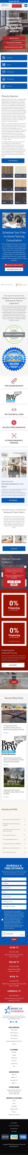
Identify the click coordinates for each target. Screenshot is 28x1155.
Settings (14, 584)
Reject (17, 581)
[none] (24, 820)
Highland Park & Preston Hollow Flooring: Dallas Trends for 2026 (14, 792)
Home (3, 8)
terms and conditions (12, 576)
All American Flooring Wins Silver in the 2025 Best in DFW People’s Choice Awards (14, 760)
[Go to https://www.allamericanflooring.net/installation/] (14, 411)
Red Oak (5, 189)
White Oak (18, 175)
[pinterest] (16, 1022)
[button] (17, 6)
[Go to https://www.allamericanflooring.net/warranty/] (14, 438)
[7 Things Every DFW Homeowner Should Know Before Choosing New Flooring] (14, 713)
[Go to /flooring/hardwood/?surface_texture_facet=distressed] (14, 57)
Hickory (18, 189)
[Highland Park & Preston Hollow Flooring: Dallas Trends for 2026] (14, 777)
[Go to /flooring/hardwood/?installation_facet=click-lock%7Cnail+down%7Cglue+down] (14, 86)
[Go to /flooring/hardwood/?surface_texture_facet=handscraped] (14, 72)
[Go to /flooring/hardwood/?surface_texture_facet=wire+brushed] (14, 79)
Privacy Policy (7, 924)
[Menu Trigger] (25, 5)
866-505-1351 (15, 1)
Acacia (18, 202)
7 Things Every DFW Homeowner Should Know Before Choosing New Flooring (14, 727)
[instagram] (14, 1022)
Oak (4, 175)
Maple (4, 202)
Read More (6, 732)
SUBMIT (14, 939)
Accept (10, 581)
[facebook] (11, 1022)
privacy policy (16, 575)
